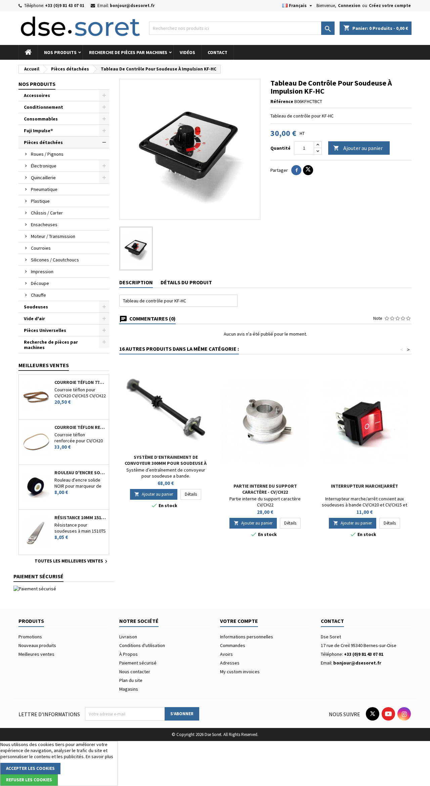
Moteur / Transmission (53, 236)
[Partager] (296, 170)
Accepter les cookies (30, 768)
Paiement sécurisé (138, 663)
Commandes (232, 645)
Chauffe (38, 295)
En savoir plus (99, 756)
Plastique (40, 201)
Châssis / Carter (47, 213)
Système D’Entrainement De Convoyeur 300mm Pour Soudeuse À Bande (166, 463)
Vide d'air (34, 318)
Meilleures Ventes (43, 365)
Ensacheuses (44, 225)
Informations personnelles (246, 637)
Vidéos (187, 52)
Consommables (41, 119)
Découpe (40, 283)
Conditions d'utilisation (142, 645)
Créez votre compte (390, 5)
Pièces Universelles (45, 330)
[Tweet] (308, 170)
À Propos (128, 654)
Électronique (43, 166)
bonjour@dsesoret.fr (132, 5)
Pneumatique (44, 189)
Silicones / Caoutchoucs (55, 260)
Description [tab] (136, 282)
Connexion (349, 5)
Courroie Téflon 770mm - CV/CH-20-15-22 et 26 (80, 382)
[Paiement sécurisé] (34, 588)
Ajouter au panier (358, 148)
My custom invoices (240, 672)
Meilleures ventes (36, 654)
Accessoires (37, 95)
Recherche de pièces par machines (128, 52)
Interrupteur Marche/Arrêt (364, 486)
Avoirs (226, 654)
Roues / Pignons (47, 154)
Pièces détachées (43, 142)
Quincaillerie (43, 178)
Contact (217, 52)
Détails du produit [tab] (186, 282)
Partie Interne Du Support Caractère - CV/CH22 (265, 489)
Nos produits (60, 52)
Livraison (128, 637)
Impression (42, 271)
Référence (281, 101)
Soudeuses (36, 307)
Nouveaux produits (37, 645)
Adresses (230, 663)
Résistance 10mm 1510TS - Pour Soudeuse (80, 517)
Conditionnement (43, 107)
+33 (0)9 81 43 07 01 (64, 5)
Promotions (30, 637)
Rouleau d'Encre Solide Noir (80, 473)
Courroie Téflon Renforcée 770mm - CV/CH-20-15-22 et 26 (80, 427)
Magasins (128, 689)
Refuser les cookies (29, 780)
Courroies (41, 248)
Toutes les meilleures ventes (72, 561)
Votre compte (239, 621)
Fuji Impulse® (38, 131)
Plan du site (130, 680)
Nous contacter (134, 672)
